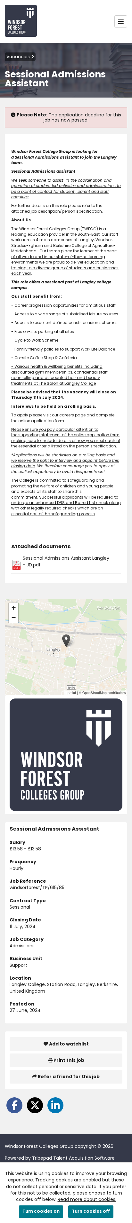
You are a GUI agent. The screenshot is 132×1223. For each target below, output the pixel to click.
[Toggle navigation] (120, 21)
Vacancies (18, 56)
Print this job (68, 1060)
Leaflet (71, 692)
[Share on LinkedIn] (55, 1105)
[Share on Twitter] (35, 1105)
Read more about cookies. (87, 1199)
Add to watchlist (68, 1044)
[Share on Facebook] (14, 1105)
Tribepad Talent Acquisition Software (73, 1158)
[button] (66, 640)
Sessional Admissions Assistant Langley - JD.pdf (66, 561)
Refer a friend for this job (68, 1076)
